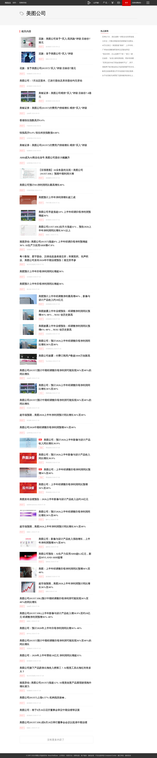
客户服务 (84, 755)
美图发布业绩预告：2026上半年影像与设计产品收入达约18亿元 (54, 499)
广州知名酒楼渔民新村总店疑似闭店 (116, 50)
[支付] (113, 2)
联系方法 (69, 755)
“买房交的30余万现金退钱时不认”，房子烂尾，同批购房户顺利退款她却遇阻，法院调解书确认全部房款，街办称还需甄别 (119, 63)
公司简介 (62, 755)
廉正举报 (121, 755)
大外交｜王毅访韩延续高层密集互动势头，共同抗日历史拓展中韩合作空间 (119, 41)
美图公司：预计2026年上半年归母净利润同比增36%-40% (51, 628)
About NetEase (53, 755)
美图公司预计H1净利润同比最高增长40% (42, 184)
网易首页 (8, 3)
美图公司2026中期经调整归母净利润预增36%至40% (48, 427)
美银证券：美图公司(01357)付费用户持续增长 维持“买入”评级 (53, 108)
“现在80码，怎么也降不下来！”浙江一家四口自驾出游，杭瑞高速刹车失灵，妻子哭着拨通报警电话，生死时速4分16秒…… (119, 54)
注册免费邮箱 (136, 3)
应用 (14, 3)
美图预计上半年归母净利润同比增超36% (42, 271)
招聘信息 (77, 755)
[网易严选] (105, 2)
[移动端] (89, 2)
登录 (126, 3)
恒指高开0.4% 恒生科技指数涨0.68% (39, 132)
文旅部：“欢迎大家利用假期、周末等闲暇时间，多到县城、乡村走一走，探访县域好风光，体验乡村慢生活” (119, 58)
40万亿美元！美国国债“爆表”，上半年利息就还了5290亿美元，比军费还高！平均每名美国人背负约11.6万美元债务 (119, 45)
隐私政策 (91, 755)
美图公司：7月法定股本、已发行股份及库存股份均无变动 (51, 80)
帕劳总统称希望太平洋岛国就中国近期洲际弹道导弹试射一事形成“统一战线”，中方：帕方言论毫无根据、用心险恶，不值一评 (119, 71)
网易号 (41, 47)
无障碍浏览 (22, 3)
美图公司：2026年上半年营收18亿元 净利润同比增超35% (51, 655)
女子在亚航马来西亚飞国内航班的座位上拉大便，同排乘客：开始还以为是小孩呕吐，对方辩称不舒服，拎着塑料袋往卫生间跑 (119, 75)
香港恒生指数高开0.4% (32, 120)
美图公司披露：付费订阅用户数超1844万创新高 (64, 355)
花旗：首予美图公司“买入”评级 (56, 53)
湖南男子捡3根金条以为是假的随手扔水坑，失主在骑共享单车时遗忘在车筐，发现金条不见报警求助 (119, 67)
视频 (41, 448)
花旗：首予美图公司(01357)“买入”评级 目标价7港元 (48, 68)
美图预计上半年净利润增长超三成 (57, 197)
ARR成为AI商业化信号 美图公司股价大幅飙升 (45, 157)
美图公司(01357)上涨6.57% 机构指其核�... (43, 697)
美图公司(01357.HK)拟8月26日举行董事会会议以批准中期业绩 (53, 722)
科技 (41, 393)
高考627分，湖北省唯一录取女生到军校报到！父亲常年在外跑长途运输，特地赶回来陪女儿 (119, 37)
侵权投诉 (128, 755)
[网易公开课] (96, 2)
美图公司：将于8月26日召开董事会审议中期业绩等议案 (50, 710)
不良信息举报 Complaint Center (105, 755)
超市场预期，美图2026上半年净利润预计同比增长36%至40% (53, 415)
